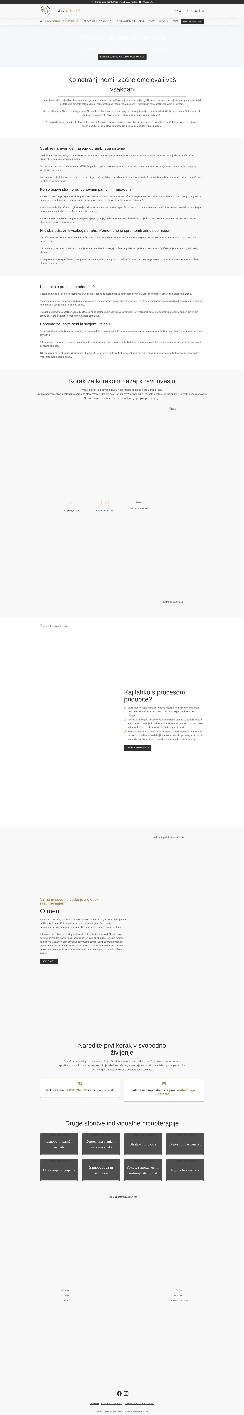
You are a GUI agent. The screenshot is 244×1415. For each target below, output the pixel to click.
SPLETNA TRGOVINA (192, 21)
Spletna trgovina (179, 1301)
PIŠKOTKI (94, 1404)
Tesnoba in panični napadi (59, 1144)
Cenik (142, 21)
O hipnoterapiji (126, 21)
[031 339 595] (140, 2)
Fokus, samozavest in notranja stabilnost (143, 1170)
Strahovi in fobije (143, 1144)
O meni (152, 21)
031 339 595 (148, 2)
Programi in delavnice (97, 21)
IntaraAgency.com (140, 1411)
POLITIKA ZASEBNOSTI (111, 1404)
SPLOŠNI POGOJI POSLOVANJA (139, 1404)
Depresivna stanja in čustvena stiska (101, 1144)
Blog (162, 21)
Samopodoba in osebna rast (101, 1170)
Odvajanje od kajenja (59, 1170)
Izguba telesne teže (185, 1170)
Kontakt (176, 21)
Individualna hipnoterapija (61, 21)
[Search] (203, 11)
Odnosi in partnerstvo (185, 1144)
